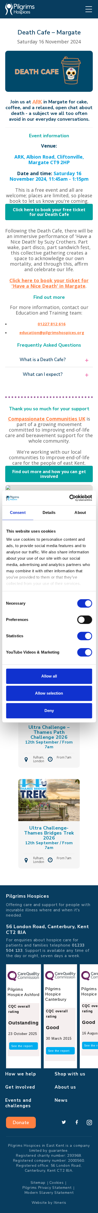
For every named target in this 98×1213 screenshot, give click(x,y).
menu (88, 9)
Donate (21, 1122)
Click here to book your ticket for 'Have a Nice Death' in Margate (49, 283)
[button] (49, 359)
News (61, 1100)
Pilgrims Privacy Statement (46, 1187)
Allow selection (49, 693)
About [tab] (80, 512)
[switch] (84, 619)
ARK (37, 102)
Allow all (49, 676)
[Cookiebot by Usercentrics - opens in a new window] (70, 497)
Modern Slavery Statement (49, 1192)
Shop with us (70, 1074)
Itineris (60, 1202)
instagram (89, 1122)
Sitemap (38, 1182)
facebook (76, 1122)
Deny (49, 710)
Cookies (56, 1182)
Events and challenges (18, 1103)
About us (65, 1087)
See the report (22, 1046)
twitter (64, 1122)
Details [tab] (49, 512)
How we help (20, 1074)
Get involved (20, 1087)
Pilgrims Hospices (19, 9)
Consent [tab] (18, 512)
